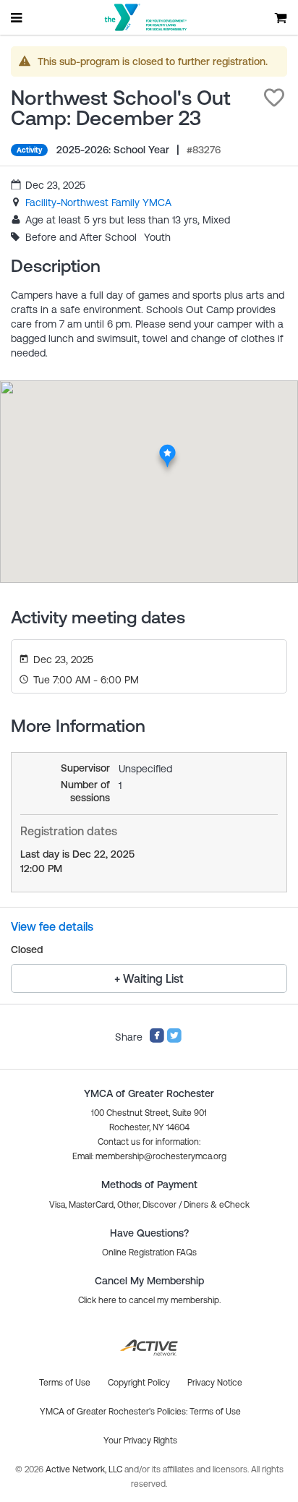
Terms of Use (215, 1412)
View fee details (52, 926)
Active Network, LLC (85, 1469)
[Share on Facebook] (157, 1040)
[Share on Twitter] (174, 1040)
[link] (98, 202)
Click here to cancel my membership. (149, 1300)
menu (17, 17)
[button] (274, 98)
